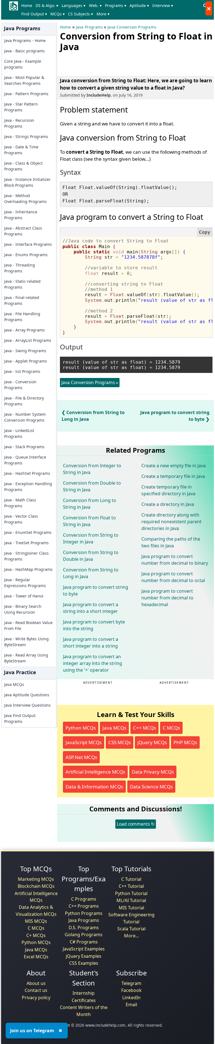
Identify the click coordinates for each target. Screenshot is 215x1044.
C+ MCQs (36, 935)
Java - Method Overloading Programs (25, 198)
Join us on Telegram (32, 1030)
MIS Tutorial (131, 908)
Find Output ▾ (34, 14)
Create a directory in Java (167, 504)
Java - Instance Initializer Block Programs (27, 182)
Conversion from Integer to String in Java (92, 469)
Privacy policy (36, 997)
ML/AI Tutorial (131, 900)
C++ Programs (84, 906)
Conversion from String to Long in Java (90, 573)
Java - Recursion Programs (19, 123)
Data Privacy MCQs (153, 772)
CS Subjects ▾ (80, 14)
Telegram (131, 983)
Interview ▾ (162, 5)
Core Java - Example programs (22, 64)
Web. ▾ (95, 5)
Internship (84, 993)
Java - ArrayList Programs (27, 340)
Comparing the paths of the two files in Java (170, 542)
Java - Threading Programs (19, 268)
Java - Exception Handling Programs (28, 486)
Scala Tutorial (131, 929)
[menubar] (110, 9)
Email (131, 1004)
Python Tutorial (131, 893)
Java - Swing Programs (25, 350)
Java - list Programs (22, 371)
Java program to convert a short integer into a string (90, 642)
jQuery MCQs (152, 742)
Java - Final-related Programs (21, 300)
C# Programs (84, 942)
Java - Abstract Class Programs (23, 231)
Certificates (84, 1000)
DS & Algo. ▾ (47, 5)
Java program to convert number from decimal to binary (174, 559)
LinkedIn (131, 997)
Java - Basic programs (24, 50)
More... (131, 936)
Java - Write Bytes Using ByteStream (26, 641)
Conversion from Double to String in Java (92, 486)
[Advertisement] (125, 62)
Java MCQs (14, 684)
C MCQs (171, 728)
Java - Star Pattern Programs (21, 107)
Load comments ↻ (136, 824)
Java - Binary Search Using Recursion (22, 609)
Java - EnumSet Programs (28, 532)
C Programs (83, 899)
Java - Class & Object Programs (23, 166)
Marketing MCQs (36, 879)
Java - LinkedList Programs (19, 433)
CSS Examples (83, 963)
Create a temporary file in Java (173, 476)
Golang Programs (83, 934)
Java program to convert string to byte (95, 590)
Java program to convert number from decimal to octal (173, 577)
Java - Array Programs (24, 330)
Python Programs (83, 913)
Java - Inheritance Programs (20, 214)
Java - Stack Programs (24, 446)
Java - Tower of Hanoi (23, 596)
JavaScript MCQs (84, 742)
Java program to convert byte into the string (94, 625)
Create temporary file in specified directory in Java (168, 490)
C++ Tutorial (131, 886)
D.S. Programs (84, 927)
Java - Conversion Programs (20, 384)
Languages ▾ (73, 5)
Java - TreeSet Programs (26, 542)
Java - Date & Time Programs (21, 149)
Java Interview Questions (27, 705)
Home (26, 5)
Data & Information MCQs (94, 786)
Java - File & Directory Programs (24, 401)
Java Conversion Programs (132, 27)
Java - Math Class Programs (20, 502)
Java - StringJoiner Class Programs (26, 556)
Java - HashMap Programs (28, 569)
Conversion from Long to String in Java (89, 503)
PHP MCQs (185, 742)
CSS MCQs (119, 742)
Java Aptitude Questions (26, 694)
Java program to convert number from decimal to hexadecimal (167, 598)
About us (36, 983)
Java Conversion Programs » (89, 382)
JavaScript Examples (84, 949)
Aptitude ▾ (139, 5)
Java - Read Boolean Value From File (28, 625)
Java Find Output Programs (20, 718)
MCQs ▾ (57, 14)
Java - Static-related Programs (22, 284)
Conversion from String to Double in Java (90, 555)
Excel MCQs (36, 957)
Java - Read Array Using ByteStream (26, 658)
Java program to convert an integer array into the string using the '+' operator (92, 663)
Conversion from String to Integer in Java (90, 538)
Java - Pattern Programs (26, 93)
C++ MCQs (144, 728)
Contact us (36, 990)
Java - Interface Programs (28, 244)
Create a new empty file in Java (173, 466)
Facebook (131, 990)
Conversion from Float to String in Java (89, 521)
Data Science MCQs (151, 786)
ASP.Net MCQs (81, 757)
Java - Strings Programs (26, 136)
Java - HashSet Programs (27, 473)
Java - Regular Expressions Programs (25, 582)
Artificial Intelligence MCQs (95, 772)
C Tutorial (131, 879)
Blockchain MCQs (36, 886)
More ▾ (103, 14)
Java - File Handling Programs (22, 316)
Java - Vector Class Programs (21, 519)
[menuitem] (28, 5)
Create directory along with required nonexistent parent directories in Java (171, 521)
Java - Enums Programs (26, 254)
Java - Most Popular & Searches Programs (24, 80)
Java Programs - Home (25, 40)
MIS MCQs (36, 921)
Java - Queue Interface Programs (25, 460)
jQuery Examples (83, 956)
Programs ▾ (115, 5)
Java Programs (89, 27)
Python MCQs (81, 728)
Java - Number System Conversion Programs (25, 417)
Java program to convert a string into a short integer (90, 607)
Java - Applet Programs (25, 361)
